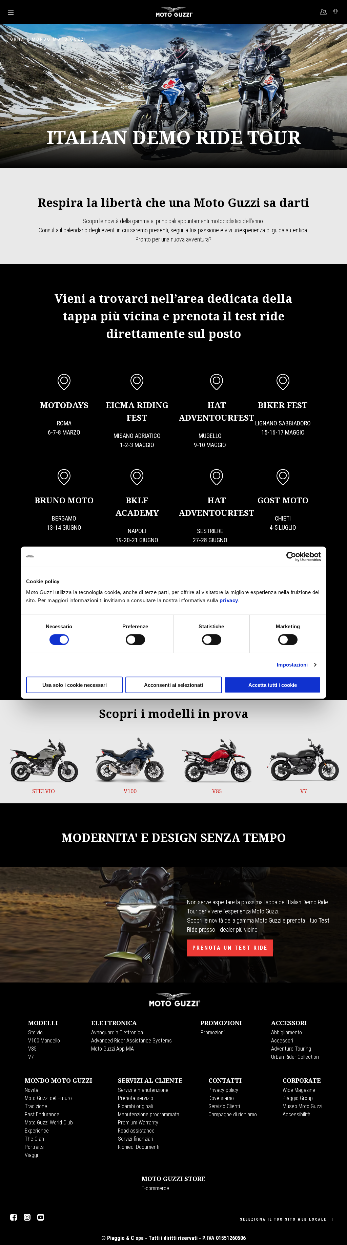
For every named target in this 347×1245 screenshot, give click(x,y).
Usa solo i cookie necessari (74, 685)
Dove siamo (221, 1098)
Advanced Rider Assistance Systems (131, 1040)
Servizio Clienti (224, 1106)
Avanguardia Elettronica (117, 1032)
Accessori (282, 1040)
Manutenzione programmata (148, 1114)
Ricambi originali (135, 1106)
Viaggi (31, 1155)
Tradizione (36, 1106)
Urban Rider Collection (295, 1057)
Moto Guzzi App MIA (112, 1049)
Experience (37, 1130)
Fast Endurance (42, 1114)
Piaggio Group (298, 1098)
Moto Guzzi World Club (49, 1122)
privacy (229, 600)
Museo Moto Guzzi (302, 1106)
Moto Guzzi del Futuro (48, 1098)
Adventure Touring (291, 1049)
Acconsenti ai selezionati (173, 685)
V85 (32, 1049)
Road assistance (136, 1130)
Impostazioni (292, 665)
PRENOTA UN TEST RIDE (230, 948)
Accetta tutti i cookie (272, 685)
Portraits (34, 1147)
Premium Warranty (138, 1122)
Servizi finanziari (135, 1139)
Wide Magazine (299, 1090)
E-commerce (155, 1188)
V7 (31, 1057)
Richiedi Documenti (138, 1147)
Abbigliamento (286, 1032)
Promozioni (213, 1032)
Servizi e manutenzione (143, 1090)
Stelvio (35, 1032)
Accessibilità (296, 1114)
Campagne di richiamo (232, 1114)
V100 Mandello (44, 1040)
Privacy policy (223, 1090)
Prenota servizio (135, 1098)
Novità (31, 1090)
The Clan (34, 1139)
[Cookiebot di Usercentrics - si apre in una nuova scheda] (291, 557)
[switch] (135, 639)
